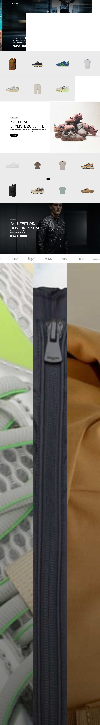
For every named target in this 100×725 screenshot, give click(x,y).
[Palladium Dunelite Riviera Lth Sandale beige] (87, 190)
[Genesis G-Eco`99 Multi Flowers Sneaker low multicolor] (37, 190)
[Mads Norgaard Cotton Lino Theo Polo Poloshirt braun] (37, 165)
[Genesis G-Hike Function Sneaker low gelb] (87, 165)
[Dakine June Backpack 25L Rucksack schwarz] (12, 190)
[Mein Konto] (85, 4)
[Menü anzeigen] (88, 4)
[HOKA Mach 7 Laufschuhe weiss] (62, 88)
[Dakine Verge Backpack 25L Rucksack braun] (12, 63)
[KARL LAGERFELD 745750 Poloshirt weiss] (87, 63)
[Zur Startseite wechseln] (14, 3)
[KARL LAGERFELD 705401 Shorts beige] (37, 88)
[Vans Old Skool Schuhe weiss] (12, 165)
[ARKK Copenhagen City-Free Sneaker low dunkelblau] (37, 63)
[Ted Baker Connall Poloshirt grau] (62, 165)
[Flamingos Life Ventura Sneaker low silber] (12, 88)
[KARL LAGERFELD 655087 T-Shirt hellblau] (62, 190)
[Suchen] (83, 4)
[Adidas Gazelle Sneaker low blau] (62, 63)
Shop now (23, 45)
